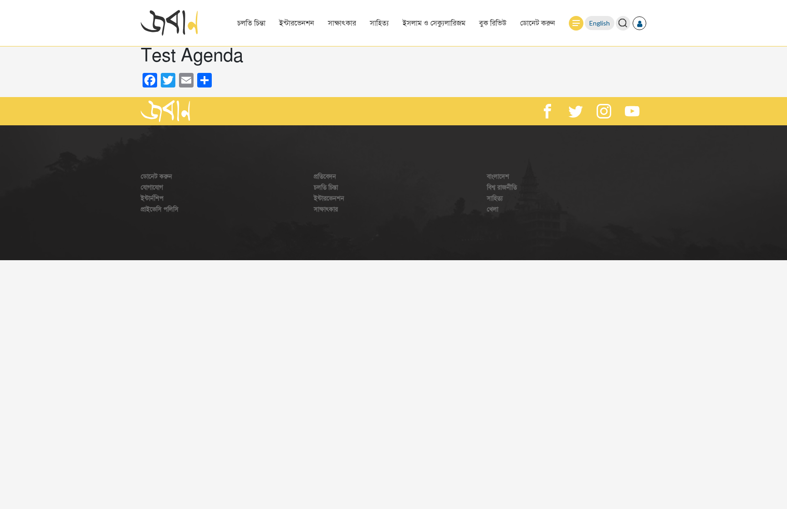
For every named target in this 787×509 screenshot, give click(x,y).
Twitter (576, 111)
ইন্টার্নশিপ (152, 198)
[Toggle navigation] (576, 23)
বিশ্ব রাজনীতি (502, 187)
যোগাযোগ (152, 187)
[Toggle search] (623, 23)
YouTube (632, 111)
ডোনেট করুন (537, 23)
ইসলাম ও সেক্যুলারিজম (434, 23)
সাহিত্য (379, 23)
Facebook (547, 111)
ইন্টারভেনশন (296, 23)
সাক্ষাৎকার (342, 23)
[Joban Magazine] (165, 111)
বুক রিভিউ (492, 23)
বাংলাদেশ (498, 176)
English (599, 23)
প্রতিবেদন (325, 176)
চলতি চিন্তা (251, 23)
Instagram (604, 111)
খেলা (492, 209)
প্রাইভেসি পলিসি (160, 209)
